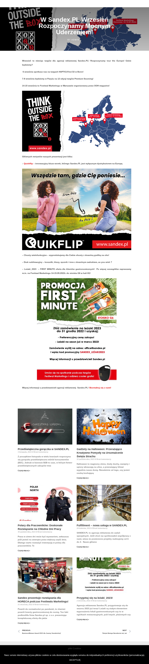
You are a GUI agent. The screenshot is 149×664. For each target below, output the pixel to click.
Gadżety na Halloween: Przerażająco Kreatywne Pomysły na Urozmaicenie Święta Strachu (100, 453)
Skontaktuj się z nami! (100, 388)
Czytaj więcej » (24, 471)
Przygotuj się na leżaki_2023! (95, 597)
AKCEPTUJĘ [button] (75, 660)
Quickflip (28, 163)
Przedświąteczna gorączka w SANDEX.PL (43, 449)
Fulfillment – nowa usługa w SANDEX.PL (102, 525)
